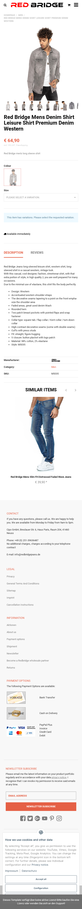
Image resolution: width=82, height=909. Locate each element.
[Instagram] (59, 819)
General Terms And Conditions (23, 583)
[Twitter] (30, 819)
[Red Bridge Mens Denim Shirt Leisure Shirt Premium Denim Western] (41, 63)
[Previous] (66, 390)
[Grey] (12, 177)
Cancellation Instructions (20, 604)
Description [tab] (13, 252)
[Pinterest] (52, 819)
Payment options (16, 639)
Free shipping (22, 145)
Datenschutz (29, 870)
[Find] (6, 5)
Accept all (41, 879)
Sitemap (11, 590)
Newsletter (12, 653)
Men (53, 367)
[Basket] (69, 5)
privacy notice (58, 777)
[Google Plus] (37, 819)
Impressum (11, 870)
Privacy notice (40, 864)
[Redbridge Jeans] (37, 5)
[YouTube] (44, 819)
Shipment (12, 646)
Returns (11, 667)
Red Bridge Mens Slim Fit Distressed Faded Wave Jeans (41, 476)
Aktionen (11, 625)
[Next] (75, 390)
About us (11, 632)
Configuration (41, 888)
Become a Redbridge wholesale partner (28, 660)
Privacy (10, 576)
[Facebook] (23, 819)
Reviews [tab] (37, 252)
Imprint (10, 597)
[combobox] (41, 197)
